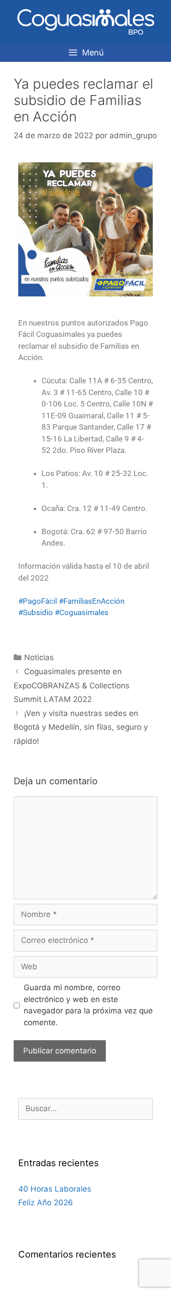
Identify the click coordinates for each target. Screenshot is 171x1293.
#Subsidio (35, 612)
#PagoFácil (37, 601)
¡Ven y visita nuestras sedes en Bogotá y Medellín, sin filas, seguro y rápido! (81, 727)
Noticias (39, 657)
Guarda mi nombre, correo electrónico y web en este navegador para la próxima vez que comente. (88, 1005)
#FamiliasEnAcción (91, 601)
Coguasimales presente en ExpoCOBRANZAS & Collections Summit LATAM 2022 (72, 685)
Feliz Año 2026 (45, 1202)
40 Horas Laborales (54, 1188)
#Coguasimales (82, 612)
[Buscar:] (85, 1108)
